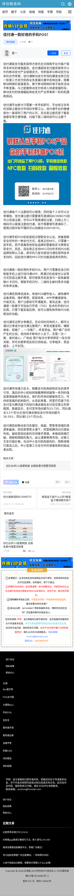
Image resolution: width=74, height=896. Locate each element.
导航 (59, 12)
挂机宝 (6, 720)
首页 (5, 12)
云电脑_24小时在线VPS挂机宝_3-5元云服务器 (46, 871)
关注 (54, 53)
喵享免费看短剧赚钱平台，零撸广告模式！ (23, 847)
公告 (23, 12)
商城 (32, 12)
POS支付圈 (8, 697)
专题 (50, 12)
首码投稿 (10, 42)
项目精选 (7, 758)
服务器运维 (8, 735)
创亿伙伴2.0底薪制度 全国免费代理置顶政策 (31, 465)
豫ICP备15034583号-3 (37, 876)
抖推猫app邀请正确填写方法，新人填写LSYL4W (26, 839)
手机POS (7, 712)
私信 (66, 53)
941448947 (28, 608)
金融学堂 (7, 743)
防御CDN (7, 750)
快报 (41, 12)
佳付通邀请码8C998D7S (17, 496)
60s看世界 (8, 689)
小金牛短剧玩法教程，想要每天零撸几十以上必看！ (27, 862)
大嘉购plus (8, 704)
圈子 (14, 12)
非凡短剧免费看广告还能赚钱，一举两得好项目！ (26, 855)
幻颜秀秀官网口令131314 (15, 832)
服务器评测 (8, 727)
